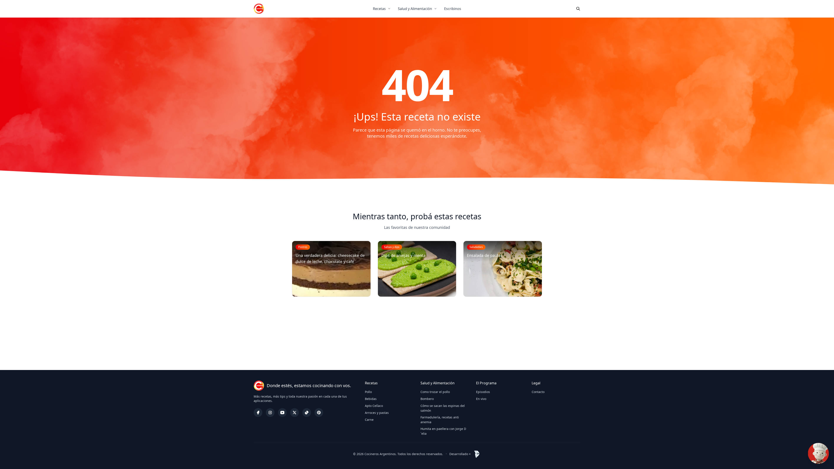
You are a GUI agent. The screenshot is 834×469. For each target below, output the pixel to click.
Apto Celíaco (374, 406)
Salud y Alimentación (415, 8)
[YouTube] (282, 412)
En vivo (481, 399)
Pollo (368, 392)
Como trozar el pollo (435, 392)
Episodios (483, 392)
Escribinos (452, 8)
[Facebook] (258, 412)
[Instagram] (270, 412)
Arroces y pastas (377, 413)
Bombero (427, 399)
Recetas (379, 8)
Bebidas (371, 399)
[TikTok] (306, 412)
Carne (369, 420)
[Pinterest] (318, 412)
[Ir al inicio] (259, 8)
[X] (294, 412)
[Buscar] (578, 9)
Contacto (538, 392)
